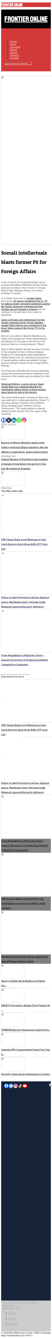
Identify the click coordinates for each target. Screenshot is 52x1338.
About (12, 1313)
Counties (15, 47)
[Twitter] (11, 1086)
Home (13, 41)
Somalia (14, 58)
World (13, 49)
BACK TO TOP (11, 1308)
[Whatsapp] (18, 420)
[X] (8, 420)
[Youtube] (25, 1086)
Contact (13, 1324)
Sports (13, 52)
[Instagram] (23, 420)
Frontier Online (12, 4)
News (13, 44)
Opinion (14, 55)
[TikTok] (20, 1086)
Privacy (12, 1318)
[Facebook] (3, 420)
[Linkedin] (13, 420)
